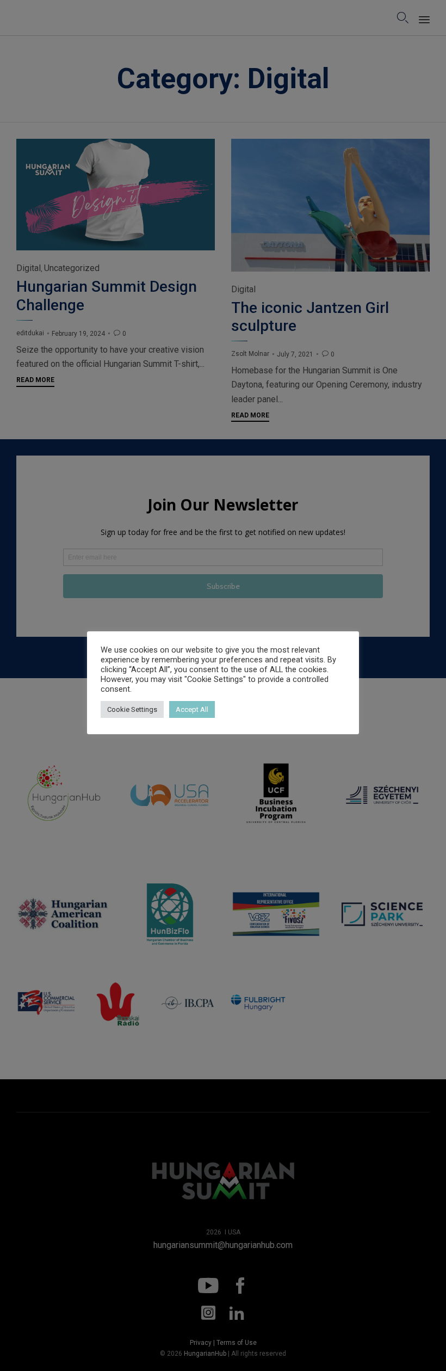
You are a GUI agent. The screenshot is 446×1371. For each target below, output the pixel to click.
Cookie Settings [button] (132, 709)
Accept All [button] (192, 709)
